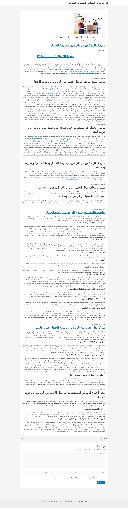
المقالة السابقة (104, 438)
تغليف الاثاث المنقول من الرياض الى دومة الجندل (75, 212)
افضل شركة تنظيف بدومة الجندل (63, 365)
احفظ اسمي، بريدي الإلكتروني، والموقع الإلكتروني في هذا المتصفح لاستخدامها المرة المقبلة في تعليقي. (79, 477)
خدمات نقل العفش (87, 40)
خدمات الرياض (95, 40)
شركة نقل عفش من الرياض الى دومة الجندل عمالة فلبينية (70, 327)
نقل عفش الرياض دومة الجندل (72, 179)
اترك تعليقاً (102, 40)
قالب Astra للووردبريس (46, 501)
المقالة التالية (23, 438)
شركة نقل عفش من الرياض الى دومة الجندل (78, 45)
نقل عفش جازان (90, 152)
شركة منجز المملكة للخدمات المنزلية (88, 2)
